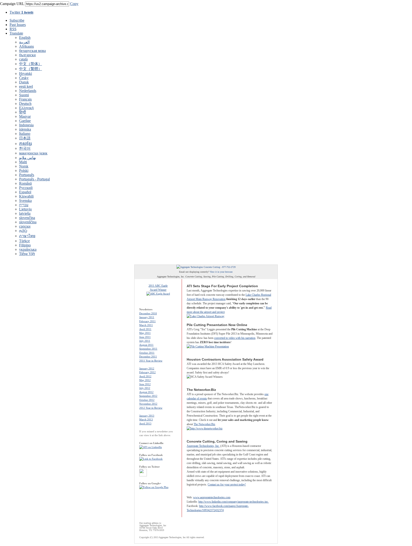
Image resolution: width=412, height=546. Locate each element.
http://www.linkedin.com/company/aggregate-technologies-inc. (233, 501)
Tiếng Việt (27, 254)
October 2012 (146, 399)
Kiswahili (26, 196)
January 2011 (146, 317)
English (25, 38)
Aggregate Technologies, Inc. (203, 446)
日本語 (25, 138)
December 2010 (148, 313)
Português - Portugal (34, 179)
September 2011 (148, 348)
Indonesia (26, 125)
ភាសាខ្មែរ (25, 144)
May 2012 (145, 380)
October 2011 (146, 352)
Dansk (24, 82)
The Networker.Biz (204, 424)
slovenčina (27, 218)
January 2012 (146, 368)
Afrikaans (26, 46)
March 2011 (146, 325)
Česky (24, 78)
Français (25, 99)
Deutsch (25, 104)
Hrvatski (25, 73)
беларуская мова (32, 51)
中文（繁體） (30, 69)
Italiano (24, 134)
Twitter (21, 12)
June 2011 (145, 337)
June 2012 (145, 384)
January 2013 (146, 415)
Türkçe (24, 241)
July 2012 (144, 388)
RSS (13, 29)
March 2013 (146, 419)
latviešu (25, 213)
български (27, 55)
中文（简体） (30, 64)
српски (25, 226)
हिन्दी (22, 112)
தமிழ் (23, 231)
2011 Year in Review (150, 360)
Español (25, 192)
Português (26, 175)
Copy (74, 4)
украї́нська (27, 249)
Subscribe (17, 20)
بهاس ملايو (27, 158)
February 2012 (147, 372)
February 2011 (147, 321)
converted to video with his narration (234, 338)
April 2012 (145, 376)
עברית (23, 205)
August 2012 (146, 392)
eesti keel (26, 86)
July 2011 (144, 340)
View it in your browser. (221, 271)
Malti (23, 162)
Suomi (24, 95)
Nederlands (27, 91)
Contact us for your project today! (227, 484)
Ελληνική (26, 108)
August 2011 (146, 344)
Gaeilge (25, 121)
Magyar (25, 116)
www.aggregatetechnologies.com (211, 497)
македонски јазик (33, 153)
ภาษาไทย (27, 236)
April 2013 (145, 423)
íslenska (25, 129)
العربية (24, 42)
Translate (16, 33)
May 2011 (145, 333)
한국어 (25, 148)
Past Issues (18, 25)
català (23, 59)
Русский (26, 188)
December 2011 (148, 356)
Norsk (23, 166)
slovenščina (27, 222)
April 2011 (145, 329)
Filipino (25, 245)
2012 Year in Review (150, 407)
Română (25, 183)
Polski (23, 170)
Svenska (25, 201)
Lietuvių (25, 209)
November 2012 (148, 403)
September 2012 (148, 395)
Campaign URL (12, 4)
